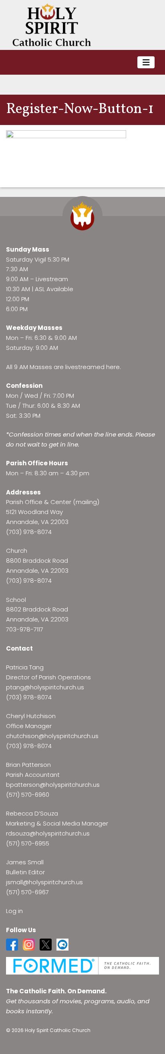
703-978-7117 (24, 629)
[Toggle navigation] (146, 62)
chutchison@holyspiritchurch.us (52, 736)
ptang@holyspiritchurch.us (45, 687)
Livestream (52, 279)
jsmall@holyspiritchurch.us (44, 882)
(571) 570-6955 (27, 843)
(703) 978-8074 (29, 532)
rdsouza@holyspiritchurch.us (48, 833)
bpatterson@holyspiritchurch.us (53, 784)
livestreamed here (92, 367)
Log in (14, 911)
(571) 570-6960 (27, 794)
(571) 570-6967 (27, 892)
